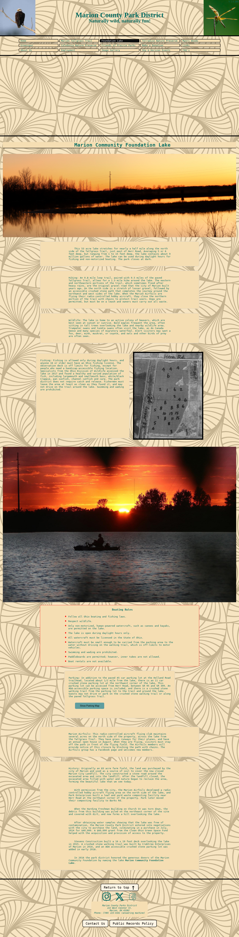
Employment (68, 50)
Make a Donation (152, 45)
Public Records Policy (133, 923)
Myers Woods (190, 40)
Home (23, 40)
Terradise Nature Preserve (159, 40)
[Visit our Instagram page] (106, 896)
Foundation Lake (112, 40)
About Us (26, 50)
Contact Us (95, 923)
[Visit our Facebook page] (132, 896)
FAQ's (186, 50)
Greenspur (27, 45)
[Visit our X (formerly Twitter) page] (119, 896)
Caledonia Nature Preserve (78, 45)
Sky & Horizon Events (156, 50)
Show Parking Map (89, 705)
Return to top (119, 887)
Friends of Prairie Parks (119, 45)
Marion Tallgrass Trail (76, 40)
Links (186, 45)
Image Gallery (111, 50)
